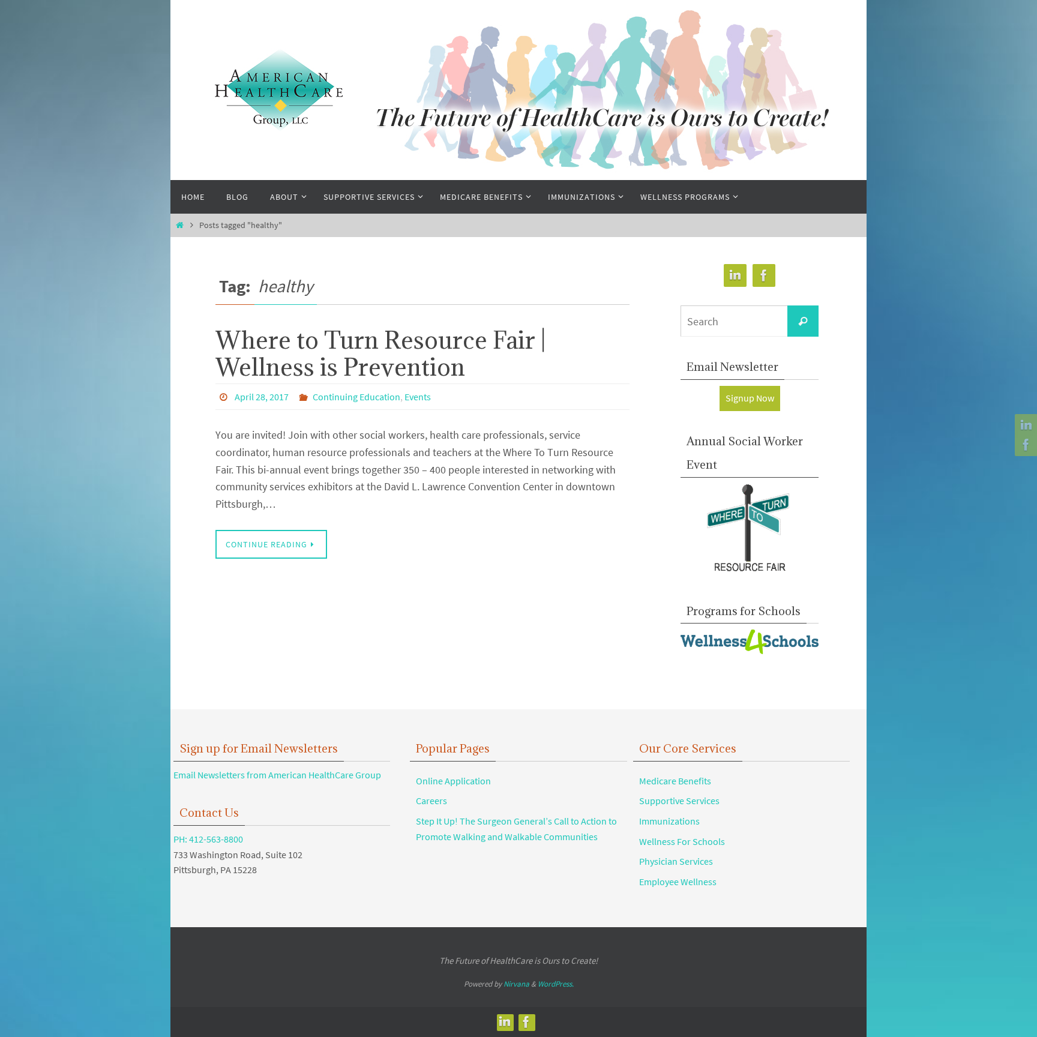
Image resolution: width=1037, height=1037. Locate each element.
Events (417, 397)
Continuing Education (356, 397)
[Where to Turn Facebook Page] (1024, 444)
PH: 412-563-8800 (208, 839)
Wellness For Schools (682, 841)
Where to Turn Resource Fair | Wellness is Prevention (380, 353)
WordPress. (556, 984)
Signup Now (750, 398)
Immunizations (669, 821)
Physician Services (676, 861)
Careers (431, 801)
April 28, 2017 (262, 397)
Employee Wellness (678, 882)
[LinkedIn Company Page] (1024, 425)
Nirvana (516, 984)
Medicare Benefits (675, 781)
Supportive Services (679, 801)
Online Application (453, 781)
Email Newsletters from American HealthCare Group (277, 775)
